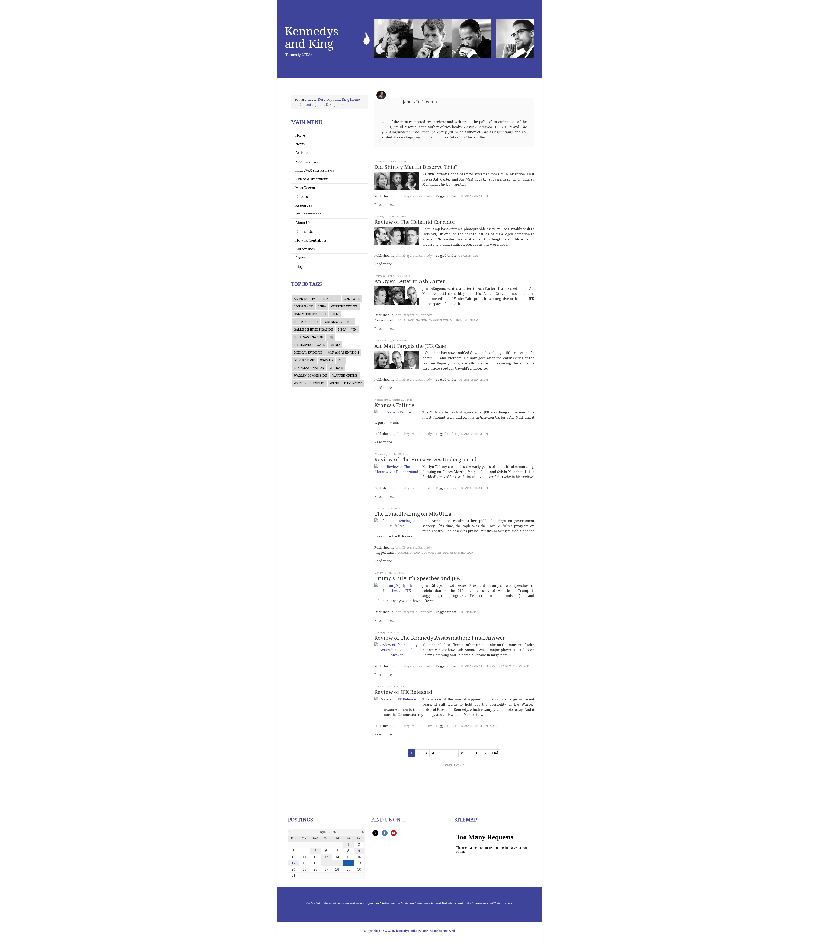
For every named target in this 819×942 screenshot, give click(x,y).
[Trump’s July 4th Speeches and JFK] (396, 588)
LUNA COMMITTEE (427, 552)
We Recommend (308, 214)
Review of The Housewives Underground (425, 460)
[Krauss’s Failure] (396, 412)
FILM (335, 314)
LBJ (330, 337)
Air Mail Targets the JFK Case (410, 346)
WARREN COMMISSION (310, 375)
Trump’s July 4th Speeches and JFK (417, 578)
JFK (353, 329)
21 (337, 863)
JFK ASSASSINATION (308, 337)
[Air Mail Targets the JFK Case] (396, 360)
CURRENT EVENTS (344, 306)
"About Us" (458, 137)
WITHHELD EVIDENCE (346, 383)
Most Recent (305, 188)
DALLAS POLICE (305, 314)
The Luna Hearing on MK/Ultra (413, 514)
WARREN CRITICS (345, 375)
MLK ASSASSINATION (343, 352)
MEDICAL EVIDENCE (308, 352)
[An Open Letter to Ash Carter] (396, 295)
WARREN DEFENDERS (309, 383)
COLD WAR (352, 298)
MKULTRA (405, 552)
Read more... (384, 205)
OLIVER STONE (304, 360)
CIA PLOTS (507, 666)
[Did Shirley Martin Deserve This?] (396, 181)
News (300, 144)
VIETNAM (336, 368)
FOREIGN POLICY (306, 321)
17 (293, 863)
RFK (341, 360)
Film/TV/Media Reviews (314, 170)
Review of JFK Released (403, 692)
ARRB (324, 298)
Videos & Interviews (311, 179)
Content (304, 105)
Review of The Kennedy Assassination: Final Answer (439, 638)
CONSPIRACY (303, 306)
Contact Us (304, 232)
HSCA (342, 329)
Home (300, 135)
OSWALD (326, 360)
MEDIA (335, 345)
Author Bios (305, 249)
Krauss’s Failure (394, 405)
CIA (336, 298)
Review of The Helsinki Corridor (415, 222)
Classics (301, 197)
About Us (302, 223)
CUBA (322, 306)
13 (326, 857)
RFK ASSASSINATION (309, 368)
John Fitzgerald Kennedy (413, 196)
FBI (324, 314)
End (495, 753)
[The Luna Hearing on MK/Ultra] (396, 523)
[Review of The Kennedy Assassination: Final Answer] (396, 650)
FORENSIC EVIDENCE (338, 321)
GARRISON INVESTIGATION (313, 329)
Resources (303, 205)
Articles (301, 153)
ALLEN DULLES (304, 298)
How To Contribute (311, 240)
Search (301, 258)
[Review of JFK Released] (396, 699)
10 (477, 753)
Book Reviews (306, 162)
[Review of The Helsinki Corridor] (396, 236)
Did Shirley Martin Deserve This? (415, 167)
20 (326, 863)
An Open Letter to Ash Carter (409, 281)
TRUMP (470, 612)
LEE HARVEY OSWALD (309, 345)
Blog (299, 267)
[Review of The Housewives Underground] (396, 469)
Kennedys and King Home (339, 100)
